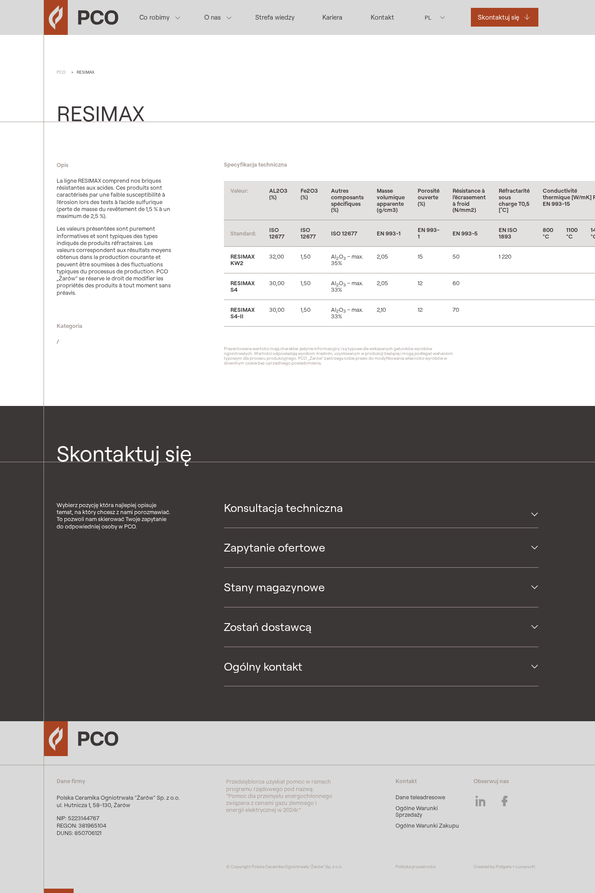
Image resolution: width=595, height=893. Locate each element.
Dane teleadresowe (420, 797)
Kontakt (382, 17)
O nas (212, 17)
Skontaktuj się (498, 17)
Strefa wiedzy (274, 17)
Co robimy (154, 17)
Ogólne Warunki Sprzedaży (417, 811)
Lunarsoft (525, 866)
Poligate (503, 866)
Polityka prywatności (416, 866)
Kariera (332, 17)
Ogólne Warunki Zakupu (427, 825)
